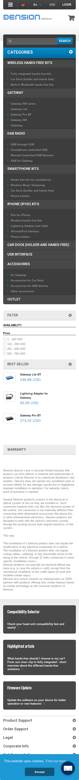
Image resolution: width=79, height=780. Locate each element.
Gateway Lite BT (30, 374)
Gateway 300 (19, 120)
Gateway (15, 93)
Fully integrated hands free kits (31, 73)
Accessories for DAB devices (29, 286)
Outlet (14, 299)
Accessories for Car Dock (27, 280)
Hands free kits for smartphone (31, 179)
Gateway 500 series (23, 103)
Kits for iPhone (20, 215)
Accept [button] (40, 772)
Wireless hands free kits (29, 63)
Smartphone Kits (23, 169)
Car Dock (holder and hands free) (32, 79)
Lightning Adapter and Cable (29, 226)
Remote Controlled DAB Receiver (32, 155)
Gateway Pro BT (21, 114)
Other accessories (22, 291)
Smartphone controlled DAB (29, 149)
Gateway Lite (19, 109)
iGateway (17, 125)
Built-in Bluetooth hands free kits (32, 84)
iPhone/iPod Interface (25, 231)
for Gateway (18, 275)
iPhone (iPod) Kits (23, 204)
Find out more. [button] (56, 761)
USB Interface (19, 254)
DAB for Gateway (22, 160)
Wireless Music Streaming (28, 185)
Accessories (18, 264)
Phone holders (20, 196)
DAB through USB (22, 144)
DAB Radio (16, 133)
